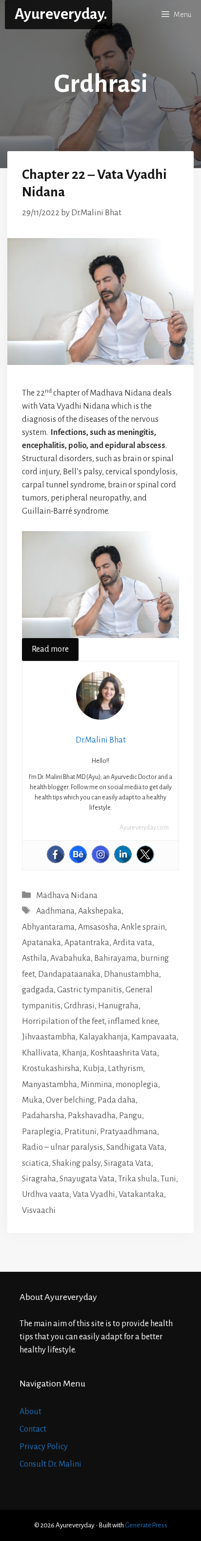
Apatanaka (41, 942)
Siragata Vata (127, 1163)
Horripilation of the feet (63, 1021)
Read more (50, 649)
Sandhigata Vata (135, 1147)
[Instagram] (100, 854)
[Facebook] (55, 854)
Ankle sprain (143, 927)
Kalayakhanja (103, 1037)
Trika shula (137, 1179)
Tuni (168, 1179)
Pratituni (80, 1131)
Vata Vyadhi (94, 1194)
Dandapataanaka (69, 974)
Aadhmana (55, 911)
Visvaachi (39, 1210)
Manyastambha (49, 1084)
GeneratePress (146, 1525)
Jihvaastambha (49, 1037)
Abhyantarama (48, 927)
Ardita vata (132, 942)
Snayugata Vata (87, 1179)
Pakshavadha (92, 1115)
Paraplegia (41, 1131)
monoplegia (137, 1084)
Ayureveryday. (61, 14)
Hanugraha (118, 1006)
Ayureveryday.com (144, 827)
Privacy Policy (44, 1446)
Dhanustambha (131, 974)
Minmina (96, 1084)
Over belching (70, 1100)
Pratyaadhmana (128, 1131)
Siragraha (39, 1179)
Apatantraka (86, 942)
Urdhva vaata (45, 1194)
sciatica (35, 1163)
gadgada (38, 990)
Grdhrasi (79, 1006)
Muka (32, 1100)
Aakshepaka (99, 911)
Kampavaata (154, 1037)
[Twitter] (145, 854)
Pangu (130, 1115)
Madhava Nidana (67, 895)
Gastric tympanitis (89, 990)
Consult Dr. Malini (50, 1464)
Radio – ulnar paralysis (62, 1147)
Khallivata (40, 1053)
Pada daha (117, 1100)
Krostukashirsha (51, 1068)
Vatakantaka (141, 1194)
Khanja (74, 1053)
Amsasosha (98, 927)
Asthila (34, 958)
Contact (33, 1429)
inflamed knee (133, 1021)
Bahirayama (115, 958)
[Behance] (78, 854)
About (30, 1411)
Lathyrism (125, 1068)
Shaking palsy (76, 1163)
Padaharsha (43, 1115)
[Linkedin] (123, 854)
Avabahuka (70, 958)
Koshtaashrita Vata (123, 1053)
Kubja (93, 1068)
